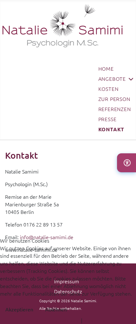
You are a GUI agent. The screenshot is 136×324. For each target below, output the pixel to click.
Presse (107, 118)
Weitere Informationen (54, 320)
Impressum (95, 320)
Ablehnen (56, 309)
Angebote (112, 78)
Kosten (108, 88)
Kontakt (111, 129)
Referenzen (114, 108)
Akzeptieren (19, 309)
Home (106, 68)
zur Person (114, 98)
